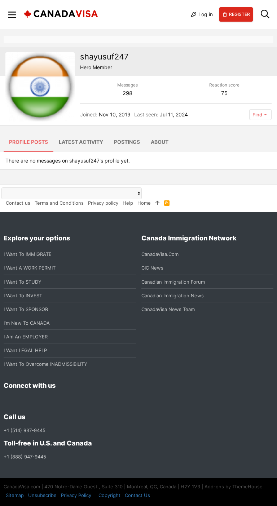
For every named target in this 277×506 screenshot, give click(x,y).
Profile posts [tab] (28, 142)
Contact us (18, 203)
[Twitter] (47, 401)
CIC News (152, 268)
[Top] (157, 202)
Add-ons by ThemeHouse (234, 486)
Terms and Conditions (59, 203)
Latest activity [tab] (81, 142)
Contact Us (137, 495)
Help (128, 203)
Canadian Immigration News (172, 295)
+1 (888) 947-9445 (25, 457)
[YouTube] (60, 401)
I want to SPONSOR (26, 309)
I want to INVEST (23, 295)
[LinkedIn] (34, 401)
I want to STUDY (22, 282)
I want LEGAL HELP (25, 350)
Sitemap (15, 495)
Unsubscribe (42, 495)
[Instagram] (21, 401)
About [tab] (159, 142)
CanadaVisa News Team (168, 309)
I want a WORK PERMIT (30, 268)
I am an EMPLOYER (26, 336)
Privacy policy (103, 203)
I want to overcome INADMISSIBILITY (45, 364)
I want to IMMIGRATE (28, 254)
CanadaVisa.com (160, 254)
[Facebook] (8, 401)
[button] (12, 14)
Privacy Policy (76, 495)
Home (144, 203)
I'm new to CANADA (27, 323)
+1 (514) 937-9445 (24, 430)
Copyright (109, 495)
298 (127, 93)
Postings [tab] (127, 142)
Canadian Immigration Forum (173, 282)
